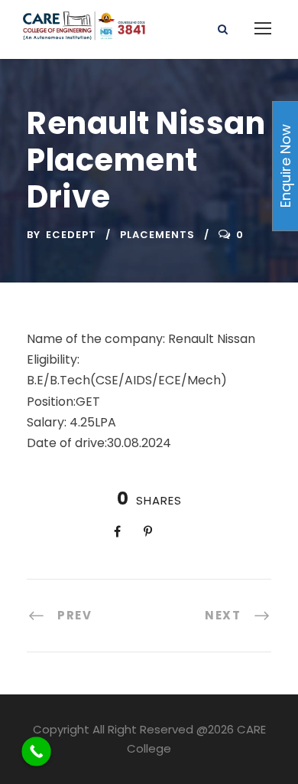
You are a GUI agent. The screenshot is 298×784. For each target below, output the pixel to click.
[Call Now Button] (36, 751)
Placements (157, 234)
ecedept (71, 234)
